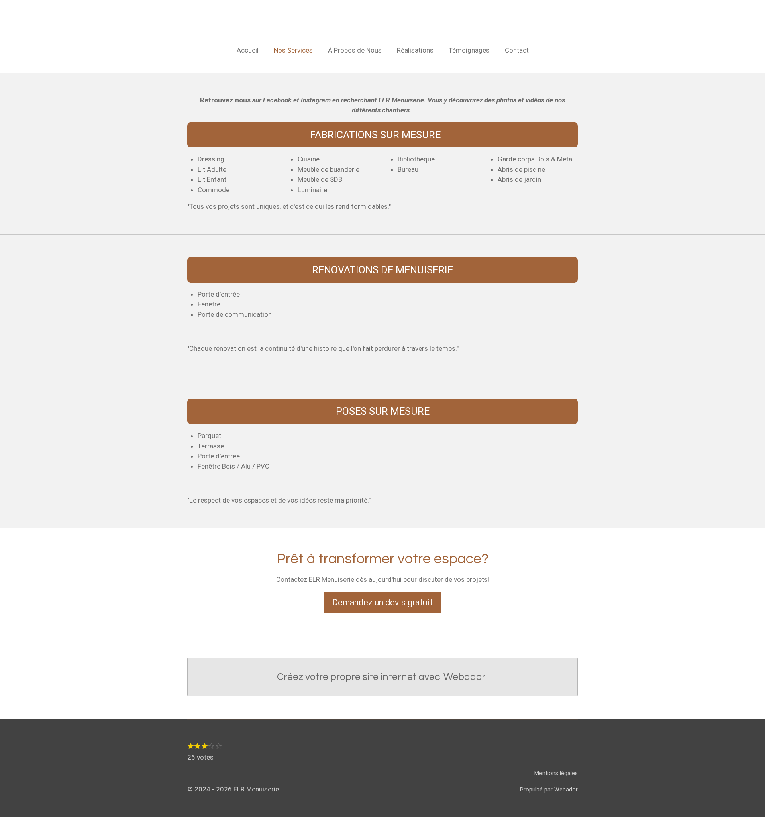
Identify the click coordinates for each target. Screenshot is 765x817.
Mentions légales (556, 773)
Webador (464, 677)
